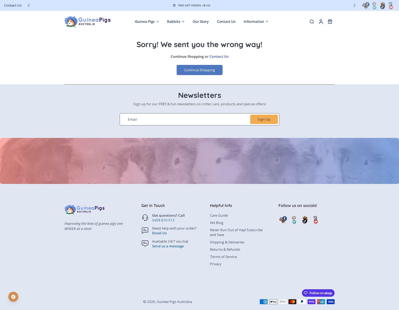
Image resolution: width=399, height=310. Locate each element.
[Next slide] (354, 5)
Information (254, 21)
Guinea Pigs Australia (174, 301)
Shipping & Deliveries (227, 242)
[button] (169, 205)
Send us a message (168, 246)
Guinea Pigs (145, 21)
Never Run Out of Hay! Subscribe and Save (236, 232)
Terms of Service (223, 256)
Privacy (215, 263)
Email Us (159, 233)
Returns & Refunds (225, 249)
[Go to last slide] (28, 5)
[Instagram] (374, 5)
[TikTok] (382, 5)
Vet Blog (216, 222)
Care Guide (219, 215)
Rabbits (173, 21)
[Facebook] (366, 5)
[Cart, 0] (330, 21)
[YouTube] (391, 5)
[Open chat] (13, 297)
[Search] (311, 21)
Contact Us (13, 5)
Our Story (201, 21)
